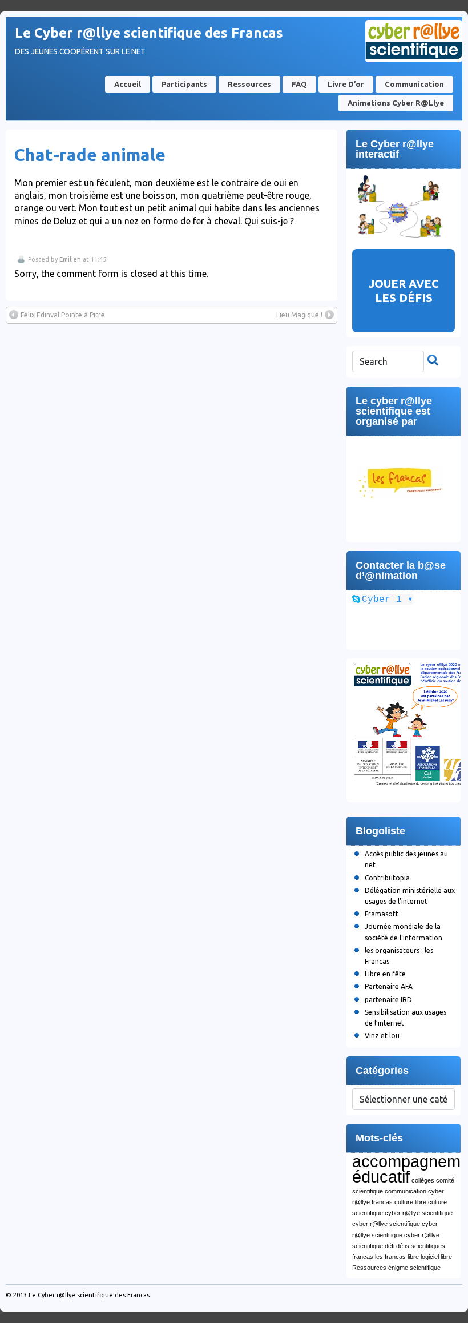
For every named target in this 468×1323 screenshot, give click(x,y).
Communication (414, 84)
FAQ (299, 84)
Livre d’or (346, 84)
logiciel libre (436, 1256)
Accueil (127, 84)
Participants (184, 84)
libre (413, 1256)
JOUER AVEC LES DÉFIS (404, 290)
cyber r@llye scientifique (419, 1212)
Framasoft (381, 914)
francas (362, 1256)
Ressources (249, 84)
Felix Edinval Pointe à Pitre (63, 315)
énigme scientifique (414, 1267)
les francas (390, 1256)
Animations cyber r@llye (396, 103)
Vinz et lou (382, 1035)
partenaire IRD (388, 999)
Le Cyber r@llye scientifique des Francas (149, 33)
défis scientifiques (420, 1245)
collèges (422, 1180)
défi (389, 1245)
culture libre (410, 1202)
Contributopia (387, 878)
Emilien (70, 259)
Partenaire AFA (389, 986)
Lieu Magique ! (299, 315)
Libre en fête (385, 974)
